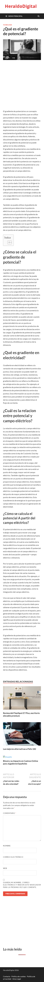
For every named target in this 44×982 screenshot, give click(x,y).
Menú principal (15, 16)
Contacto (6, 976)
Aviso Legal (16, 979)
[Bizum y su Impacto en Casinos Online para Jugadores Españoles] (7, 757)
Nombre (7, 846)
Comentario (9, 813)
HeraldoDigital (21, 6)
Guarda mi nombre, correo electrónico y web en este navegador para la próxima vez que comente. (22, 884)
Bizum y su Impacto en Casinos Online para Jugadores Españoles (20, 762)
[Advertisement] (22, 87)
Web (5, 868)
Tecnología (7, 25)
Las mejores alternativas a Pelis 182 (19, 749)
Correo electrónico (13, 857)
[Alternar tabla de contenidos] (8, 242)
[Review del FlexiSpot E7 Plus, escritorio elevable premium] (22, 710)
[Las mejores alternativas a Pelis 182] (22, 746)
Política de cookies (18, 976)
